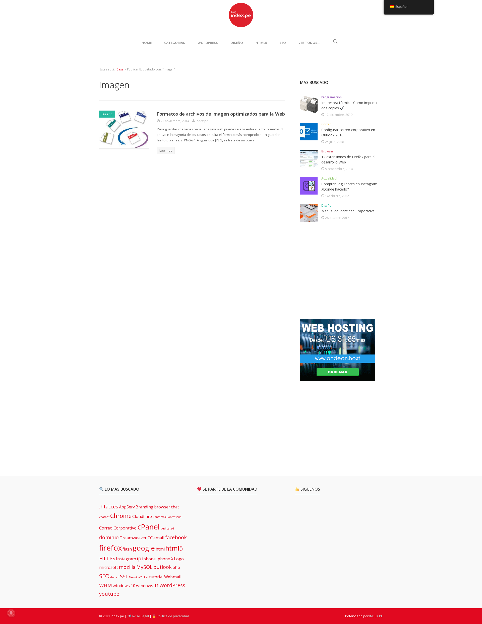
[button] (335, 43)
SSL (124, 576)
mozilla (127, 567)
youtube (109, 593)
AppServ (127, 507)
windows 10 (124, 585)
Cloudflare (142, 516)
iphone (149, 559)
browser (162, 507)
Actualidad (329, 178)
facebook (176, 537)
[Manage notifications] (11, 613)
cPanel (148, 527)
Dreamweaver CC (136, 538)
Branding (144, 507)
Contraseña (174, 517)
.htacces (108, 506)
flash (127, 549)
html (160, 549)
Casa (120, 69)
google (144, 548)
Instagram (126, 559)
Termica (134, 577)
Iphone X (164, 559)
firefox (110, 548)
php (176, 567)
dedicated (167, 528)
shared (114, 577)
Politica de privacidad (172, 616)
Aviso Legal (140, 616)
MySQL (144, 567)
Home (147, 42)
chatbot (104, 517)
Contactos (159, 517)
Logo (179, 559)
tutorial (156, 577)
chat (175, 507)
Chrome (121, 516)
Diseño (236, 42)
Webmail (172, 577)
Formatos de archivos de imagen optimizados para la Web (221, 114)
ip (139, 558)
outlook (162, 567)
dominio (109, 537)
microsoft (108, 567)
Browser (327, 151)
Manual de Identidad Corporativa (348, 211)
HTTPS (107, 558)
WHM (105, 585)
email (158, 538)
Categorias (174, 42)
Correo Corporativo (118, 528)
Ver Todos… (309, 42)
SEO (282, 42)
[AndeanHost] (337, 378)
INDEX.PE (376, 616)
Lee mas (165, 150)
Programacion (331, 97)
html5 (174, 548)
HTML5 (261, 42)
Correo (326, 124)
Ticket (144, 577)
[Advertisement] (337, 270)
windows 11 (147, 585)
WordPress (208, 42)
